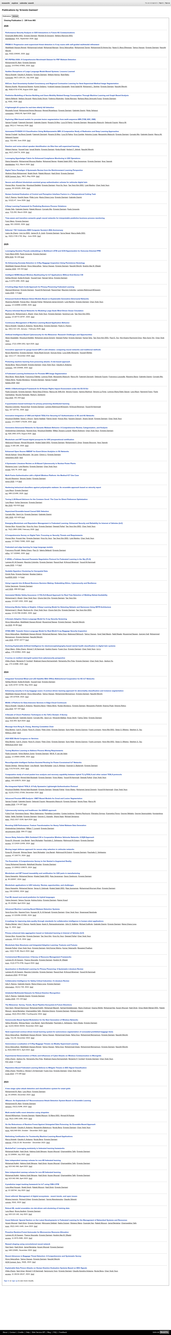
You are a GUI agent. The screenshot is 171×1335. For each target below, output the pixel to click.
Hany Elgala (78, 1023)
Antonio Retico (120, 706)
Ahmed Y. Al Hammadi (35, 649)
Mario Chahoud (84, 1008)
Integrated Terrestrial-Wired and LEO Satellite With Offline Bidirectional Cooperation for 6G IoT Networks (50, 679)
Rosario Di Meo (54, 122)
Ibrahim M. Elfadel (60, 960)
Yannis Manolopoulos (54, 1199)
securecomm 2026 (12, 831)
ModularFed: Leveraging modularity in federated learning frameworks (35, 1148)
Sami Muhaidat (46, 766)
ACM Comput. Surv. (13, 176)
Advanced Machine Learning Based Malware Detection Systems (32, 909)
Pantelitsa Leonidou (52, 813)
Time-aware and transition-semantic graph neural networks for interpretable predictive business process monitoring (55, 218)
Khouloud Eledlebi (34, 185)
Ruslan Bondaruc (23, 380)
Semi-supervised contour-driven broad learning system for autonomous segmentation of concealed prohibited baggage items (59, 1032)
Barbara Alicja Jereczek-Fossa (90, 98)
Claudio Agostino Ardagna (83, 1271)
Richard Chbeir (25, 1199)
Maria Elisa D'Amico (40, 392)
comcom (8, 939)
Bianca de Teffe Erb (57, 392)
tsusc (7, 1130)
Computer (9, 78)
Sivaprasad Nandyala (88, 912)
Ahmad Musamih (27, 442)
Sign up (167, 3)
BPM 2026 (9, 257)
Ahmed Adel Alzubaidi (28, 777)
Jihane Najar (59, 816)
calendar (23, 3)
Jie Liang (34, 455)
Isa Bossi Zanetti (24, 134)
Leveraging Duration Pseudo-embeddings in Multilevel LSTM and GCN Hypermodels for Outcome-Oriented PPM (53, 251)
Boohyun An (10, 314)
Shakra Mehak (11, 924)
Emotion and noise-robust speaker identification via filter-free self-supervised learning (42, 146)
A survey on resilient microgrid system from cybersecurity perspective (35, 658)
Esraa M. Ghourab (12, 840)
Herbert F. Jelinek (73, 149)
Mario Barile (19, 377)
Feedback (63, 1332)
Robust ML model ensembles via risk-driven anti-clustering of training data (37, 1208)
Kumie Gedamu (40, 86)
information (9, 987)
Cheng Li (42, 455)
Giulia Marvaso (71, 98)
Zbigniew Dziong (48, 1011)
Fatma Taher (83, 718)
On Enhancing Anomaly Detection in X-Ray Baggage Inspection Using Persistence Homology (45, 263)
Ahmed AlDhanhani (12, 1115)
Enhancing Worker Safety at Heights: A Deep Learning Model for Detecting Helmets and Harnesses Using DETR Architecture (58, 607)
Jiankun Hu (108, 661)
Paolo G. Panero (64, 326)
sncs (7, 140)
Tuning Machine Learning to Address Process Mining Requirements (34, 751)
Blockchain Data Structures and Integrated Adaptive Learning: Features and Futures (41, 945)
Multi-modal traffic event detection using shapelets (27, 1112)
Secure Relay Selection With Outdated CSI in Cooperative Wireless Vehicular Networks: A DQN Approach (49, 837)
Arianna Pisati (108, 706)
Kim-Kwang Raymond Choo (131, 338)
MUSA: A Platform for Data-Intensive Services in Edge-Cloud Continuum (35, 703)
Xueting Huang (51, 649)
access (8, 66)
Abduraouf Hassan (12, 442)
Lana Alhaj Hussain (12, 1187)
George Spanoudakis (143, 813)
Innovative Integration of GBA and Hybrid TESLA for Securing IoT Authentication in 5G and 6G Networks (49, 416)
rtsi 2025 (8, 625)
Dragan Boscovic (89, 442)
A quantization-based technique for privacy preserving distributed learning (37, 404)
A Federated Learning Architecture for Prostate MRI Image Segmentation (36, 374)
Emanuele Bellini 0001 (14, 36)
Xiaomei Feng (24, 912)
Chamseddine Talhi (33, 1011)
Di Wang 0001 (54, 1115)
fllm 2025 (9, 505)
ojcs (6, 281)
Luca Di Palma (66, 122)
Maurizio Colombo (69, 290)
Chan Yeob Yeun (102, 185)
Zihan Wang (10, 649)
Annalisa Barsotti (12, 718)
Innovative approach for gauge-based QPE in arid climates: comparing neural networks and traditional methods (53, 350)
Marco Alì (122, 122)
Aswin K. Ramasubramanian (53, 924)
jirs (6, 200)
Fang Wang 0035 (12, 254)
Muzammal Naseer (25, 86)
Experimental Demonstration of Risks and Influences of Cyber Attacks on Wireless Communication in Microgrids (53, 1056)
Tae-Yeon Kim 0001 (76, 185)
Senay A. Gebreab (41, 888)
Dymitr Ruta (10, 574)
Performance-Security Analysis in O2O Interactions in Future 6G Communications (40, 33)
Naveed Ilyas (31, 431)
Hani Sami (9, 1008)
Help (28, 1332)
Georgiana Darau (22, 813)
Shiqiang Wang (76, 1223)
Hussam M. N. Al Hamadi (40, 912)
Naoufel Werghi (121, 86)
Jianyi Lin (20, 514)
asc (6, 664)
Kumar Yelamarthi (69, 948)
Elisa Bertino (10, 730)
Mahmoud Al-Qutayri (71, 840)
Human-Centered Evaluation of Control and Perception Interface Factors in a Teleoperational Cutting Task (50, 194)
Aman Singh (72, 718)
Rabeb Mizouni (44, 173)
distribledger (10, 39)
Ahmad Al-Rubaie (67, 1115)
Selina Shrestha (11, 1023)
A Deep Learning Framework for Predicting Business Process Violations (35, 206)
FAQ (55, 1332)
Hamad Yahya (47, 278)
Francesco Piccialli (12, 550)
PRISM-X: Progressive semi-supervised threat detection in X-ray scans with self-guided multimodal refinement (52, 44)
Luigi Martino (90, 185)
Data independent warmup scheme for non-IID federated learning (33, 1160)
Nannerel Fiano (146, 392)
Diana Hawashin (11, 161)
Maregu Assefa (11, 86)
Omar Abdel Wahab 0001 (148, 1008)
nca (6, 1119)
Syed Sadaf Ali (76, 86)
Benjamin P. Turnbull (24, 661)
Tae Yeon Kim (70, 598)
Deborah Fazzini (111, 122)
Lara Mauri (135, 392)
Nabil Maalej (117, 634)
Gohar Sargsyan (21, 502)
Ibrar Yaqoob (107, 161)
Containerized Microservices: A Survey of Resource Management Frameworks (38, 957)
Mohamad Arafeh (36, 1008)
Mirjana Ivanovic (11, 1199)
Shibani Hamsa (54, 75)
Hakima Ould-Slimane (38, 1151)
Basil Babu (65, 75)
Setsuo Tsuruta (24, 900)
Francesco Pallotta (32, 377)
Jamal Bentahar (18, 1011)
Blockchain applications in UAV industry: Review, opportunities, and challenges (39, 885)
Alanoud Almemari (12, 290)
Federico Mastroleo (56, 98)
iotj (6, 685)
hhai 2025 (9, 398)
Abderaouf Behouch (75, 634)
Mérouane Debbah (49, 1223)
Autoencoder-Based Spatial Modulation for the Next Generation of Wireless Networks (41, 1020)
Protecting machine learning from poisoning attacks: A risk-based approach (37, 362)
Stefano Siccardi (24, 98)
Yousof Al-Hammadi (42, 290)
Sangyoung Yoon (51, 1271)
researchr (6, 3)
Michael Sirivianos (72, 816)
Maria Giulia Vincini (39, 98)
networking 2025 (11, 458)
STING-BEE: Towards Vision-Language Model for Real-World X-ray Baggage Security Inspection (46, 631)
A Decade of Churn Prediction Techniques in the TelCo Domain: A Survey (36, 715)
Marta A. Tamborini (37, 395)
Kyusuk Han (21, 185)
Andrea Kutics (36, 900)
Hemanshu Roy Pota (66, 661)
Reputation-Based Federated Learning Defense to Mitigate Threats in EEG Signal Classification (46, 1068)
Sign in (161, 3)
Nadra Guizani (63, 1223)
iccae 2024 (9, 1074)
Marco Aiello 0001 (78, 233)
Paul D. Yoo (114, 338)
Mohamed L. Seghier (91, 86)
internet (8, 1143)
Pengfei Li (20, 1071)
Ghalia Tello (10, 209)
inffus (7, 553)
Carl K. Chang (21, 730)
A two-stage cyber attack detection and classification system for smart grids (37, 1088)
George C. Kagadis (45, 816)
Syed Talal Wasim (104, 634)
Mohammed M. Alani (13, 63)
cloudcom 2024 (11, 975)
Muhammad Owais (62, 1035)
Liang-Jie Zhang (11, 233)
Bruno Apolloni (20, 1211)
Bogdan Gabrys (36, 574)
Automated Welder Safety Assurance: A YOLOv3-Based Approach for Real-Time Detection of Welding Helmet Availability (56, 595)
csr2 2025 (9, 589)
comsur (8, 344)
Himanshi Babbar (59, 718)
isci (6, 493)
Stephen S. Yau (136, 730)
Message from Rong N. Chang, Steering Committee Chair (29, 727)
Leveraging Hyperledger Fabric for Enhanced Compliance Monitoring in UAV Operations (42, 158)
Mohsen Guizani (76, 1011)
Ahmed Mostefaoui (49, 110)
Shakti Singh (32, 173)
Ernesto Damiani (30, 36)
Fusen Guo (62, 649)
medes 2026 (10, 804)
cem (7, 951)
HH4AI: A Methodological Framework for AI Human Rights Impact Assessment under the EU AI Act (46, 389)
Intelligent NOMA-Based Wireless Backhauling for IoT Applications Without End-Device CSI (44, 275)
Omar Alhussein (24, 455)
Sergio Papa (82, 801)
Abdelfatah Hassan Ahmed (15, 47)
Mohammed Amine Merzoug (30, 110)
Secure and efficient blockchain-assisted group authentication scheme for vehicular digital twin (46, 182)
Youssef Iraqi (23, 149)
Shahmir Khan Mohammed (16, 173)
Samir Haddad (39, 419)
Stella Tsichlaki (17, 816)
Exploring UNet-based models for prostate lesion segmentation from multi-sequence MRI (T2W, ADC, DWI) (50, 119)
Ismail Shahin (35, 149)
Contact (13, 1332)
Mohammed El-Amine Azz (101, 47)
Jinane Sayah (87, 419)
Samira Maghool (85, 392)
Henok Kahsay (11, 455)
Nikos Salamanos (37, 813)
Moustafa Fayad (11, 110)
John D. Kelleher (71, 924)
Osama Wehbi (97, 1008)
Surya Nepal (65, 233)
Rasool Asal (56, 290)
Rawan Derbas (11, 766)
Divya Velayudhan (66, 47)
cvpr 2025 (9, 640)
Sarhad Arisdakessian (68, 1008)
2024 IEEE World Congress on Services (21, 738)
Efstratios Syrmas (98, 813)
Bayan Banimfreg (12, 353)
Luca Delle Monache (70, 353)
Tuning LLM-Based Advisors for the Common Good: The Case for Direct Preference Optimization (46, 499)
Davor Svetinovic (70, 876)
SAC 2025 (9, 517)
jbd (6, 356)
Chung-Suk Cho (44, 598)
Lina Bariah (34, 766)
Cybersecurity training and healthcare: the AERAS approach (30, 810)
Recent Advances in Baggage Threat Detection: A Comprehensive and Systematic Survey (43, 1256)
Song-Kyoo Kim (11, 912)
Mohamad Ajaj (109, 1008)
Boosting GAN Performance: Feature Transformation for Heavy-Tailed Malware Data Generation (45, 825)
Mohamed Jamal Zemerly (53, 302)
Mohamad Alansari (51, 47)
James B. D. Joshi (38, 233)
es (6, 102)
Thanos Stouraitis (31, 960)
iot (6, 903)
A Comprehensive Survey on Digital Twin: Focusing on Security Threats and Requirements (44, 535)
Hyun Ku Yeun (61, 185)
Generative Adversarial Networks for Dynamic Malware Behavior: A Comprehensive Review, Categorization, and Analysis (56, 428)
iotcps (7, 446)
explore (15, 3)
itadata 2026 (10, 383)
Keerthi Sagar (23, 197)
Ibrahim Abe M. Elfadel (92, 266)
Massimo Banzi (132, 377)
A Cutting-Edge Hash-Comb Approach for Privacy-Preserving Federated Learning (39, 287)
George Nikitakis (127, 813)
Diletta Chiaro (26, 550)
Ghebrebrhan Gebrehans (15, 431)
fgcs (7, 410)
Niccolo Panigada (22, 395)
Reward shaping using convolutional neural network (27, 1244)
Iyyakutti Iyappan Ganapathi (58, 86)
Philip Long (33, 197)
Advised (15, 16)
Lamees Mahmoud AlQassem (88, 290)
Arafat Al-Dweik (24, 278)
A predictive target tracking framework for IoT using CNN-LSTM (32, 1184)
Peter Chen (46, 730)
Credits (21, 1332)
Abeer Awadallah (12, 338)
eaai (7, 697)
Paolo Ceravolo (73, 209)
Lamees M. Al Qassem (14, 562)
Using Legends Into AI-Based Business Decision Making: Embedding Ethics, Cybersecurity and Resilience (50, 583)
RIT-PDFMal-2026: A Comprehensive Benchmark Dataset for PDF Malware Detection (40, 60)
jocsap (7, 470)
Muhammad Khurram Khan (90, 888)
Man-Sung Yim (148, 338)
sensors (8, 1107)
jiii (6, 879)
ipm (6, 54)
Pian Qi (35, 550)
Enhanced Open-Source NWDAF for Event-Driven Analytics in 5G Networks (37, 451)
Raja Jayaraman (80, 161)
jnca (7, 891)
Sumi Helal (70, 730)
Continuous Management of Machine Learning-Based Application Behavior (37, 323)
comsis (8, 1202)
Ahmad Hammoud (21, 1008)
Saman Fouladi (11, 122)
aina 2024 (9, 709)
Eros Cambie (79, 134)
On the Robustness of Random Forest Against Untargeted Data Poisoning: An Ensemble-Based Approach (50, 1124)
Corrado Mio (135, 134)
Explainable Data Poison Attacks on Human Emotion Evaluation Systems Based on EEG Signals (46, 1268)
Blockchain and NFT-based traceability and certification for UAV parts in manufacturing (42, 873)
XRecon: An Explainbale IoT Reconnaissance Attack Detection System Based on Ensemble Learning (48, 1101)
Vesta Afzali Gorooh (42, 353)
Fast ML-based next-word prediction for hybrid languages (30, 897)
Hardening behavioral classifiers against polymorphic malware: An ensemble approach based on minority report (53, 487)
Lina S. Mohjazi (59, 766)
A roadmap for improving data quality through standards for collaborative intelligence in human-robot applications (54, 921)
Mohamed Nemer (50, 161)
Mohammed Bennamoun (65, 694)
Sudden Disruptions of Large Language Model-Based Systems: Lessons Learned (40, 71)
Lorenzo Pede (46, 377)
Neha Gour (62, 634)
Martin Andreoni (78, 431)
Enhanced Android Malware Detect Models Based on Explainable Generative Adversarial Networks (47, 299)
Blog (49, 1332)
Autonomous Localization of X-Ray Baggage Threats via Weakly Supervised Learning (41, 1044)
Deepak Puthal (36, 302)
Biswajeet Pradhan (84, 948)
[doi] (36, 39)
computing (9, 113)
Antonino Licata (91, 134)
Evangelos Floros (113, 813)
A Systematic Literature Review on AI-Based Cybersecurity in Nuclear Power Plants (40, 463)
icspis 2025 (9, 293)
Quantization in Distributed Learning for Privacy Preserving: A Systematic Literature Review (44, 969)
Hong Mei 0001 (108, 730)
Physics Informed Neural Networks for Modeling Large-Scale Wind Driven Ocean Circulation (44, 311)
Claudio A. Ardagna (25, 75)
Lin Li (98, 649)
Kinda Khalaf (60, 149)
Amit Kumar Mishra (53, 948)
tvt (6, 529)
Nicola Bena (38, 326)
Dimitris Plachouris (82, 813)
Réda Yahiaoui (92, 110)
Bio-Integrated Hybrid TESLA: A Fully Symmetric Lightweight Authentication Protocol (41, 786)
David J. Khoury (27, 419)
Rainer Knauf (62, 900)
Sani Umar (20, 1271)
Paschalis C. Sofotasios (53, 840)
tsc (6, 236)
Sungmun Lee (67, 314)
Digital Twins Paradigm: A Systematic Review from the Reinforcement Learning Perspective (44, 170)
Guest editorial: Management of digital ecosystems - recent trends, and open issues (41, 1196)
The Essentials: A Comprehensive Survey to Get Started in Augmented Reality (38, 861)
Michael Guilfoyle (86, 924)
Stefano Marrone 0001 (64, 36)
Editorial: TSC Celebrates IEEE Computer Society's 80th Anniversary (34, 230)
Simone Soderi (25, 478)
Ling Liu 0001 (24, 233)
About (5, 1332)
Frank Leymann (95, 730)
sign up (15, 1281)
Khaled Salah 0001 (65, 161)
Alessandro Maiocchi (96, 122)
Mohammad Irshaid (35, 47)
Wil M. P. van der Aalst (58, 754)
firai (6, 927)
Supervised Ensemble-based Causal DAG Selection (27, 511)
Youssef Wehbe (86, 353)
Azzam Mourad (122, 1008)
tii (6, 1050)
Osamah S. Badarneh (74, 766)
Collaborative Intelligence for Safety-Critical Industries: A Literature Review (37, 981)
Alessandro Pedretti (94, 706)
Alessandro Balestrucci (42, 1127)
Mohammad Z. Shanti (24, 314)
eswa (7, 224)
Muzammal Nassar (49, 622)
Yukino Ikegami (11, 900)
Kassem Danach (74, 419)
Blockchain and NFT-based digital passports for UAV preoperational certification (39, 439)
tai (6, 434)
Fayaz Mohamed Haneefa (15, 864)
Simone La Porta (99, 392)
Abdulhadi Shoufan (34, 864)
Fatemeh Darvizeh (25, 122)
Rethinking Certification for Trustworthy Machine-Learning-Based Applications (39, 1136)
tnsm (7, 963)
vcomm (8, 188)
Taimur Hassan (139, 47)
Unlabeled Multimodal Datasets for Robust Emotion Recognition (32, 993)
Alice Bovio (9, 377)
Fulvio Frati (9, 813)
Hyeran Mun (10, 185)
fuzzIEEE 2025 (11, 577)
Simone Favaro (72, 392)
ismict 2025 (9, 481)
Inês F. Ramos (11, 197)
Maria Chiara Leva (46, 197)
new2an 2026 (10, 269)
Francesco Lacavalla (117, 377)
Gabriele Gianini (78, 110)
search (31, 3)
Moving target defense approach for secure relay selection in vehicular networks (39, 849)
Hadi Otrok (55, 173)
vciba (7, 1038)
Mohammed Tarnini (82, 47)
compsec (8, 368)
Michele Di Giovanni (46, 36)
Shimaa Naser (23, 766)
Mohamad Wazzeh (51, 1008)
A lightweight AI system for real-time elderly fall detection (29, 107)
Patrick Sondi (51, 419)
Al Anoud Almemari (76, 407)
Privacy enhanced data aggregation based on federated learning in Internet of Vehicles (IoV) (44, 933)
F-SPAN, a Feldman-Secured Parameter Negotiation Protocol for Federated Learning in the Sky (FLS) (48, 559)
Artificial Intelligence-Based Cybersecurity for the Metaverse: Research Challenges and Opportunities (48, 335)
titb (6, 89)
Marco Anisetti (10, 75)
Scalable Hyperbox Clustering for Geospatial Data (26, 571)
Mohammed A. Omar (73, 442)
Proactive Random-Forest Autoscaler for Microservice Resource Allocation (37, 1232)
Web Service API (38, 1332)
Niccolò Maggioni (12, 478)
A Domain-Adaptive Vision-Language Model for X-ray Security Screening (36, 619)
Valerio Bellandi (11, 98)
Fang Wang (9, 221)
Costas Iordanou (67, 813)
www (7, 125)
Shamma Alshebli (12, 302)
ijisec (7, 819)
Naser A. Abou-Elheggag (122, 47)
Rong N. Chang (34, 730)
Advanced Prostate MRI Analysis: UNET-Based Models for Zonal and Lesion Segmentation (43, 798)
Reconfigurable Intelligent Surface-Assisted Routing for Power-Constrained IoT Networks (43, 762)
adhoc (7, 652)
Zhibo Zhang (21, 649)
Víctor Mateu (58, 777)
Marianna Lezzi (11, 466)
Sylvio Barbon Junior (26, 754)
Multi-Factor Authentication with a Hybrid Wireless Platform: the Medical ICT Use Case (42, 475)
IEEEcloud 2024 (11, 745)
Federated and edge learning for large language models (29, 547)
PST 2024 (9, 1062)
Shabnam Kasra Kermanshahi (45, 661)
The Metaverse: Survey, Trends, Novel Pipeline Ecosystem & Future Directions (38, 1005)
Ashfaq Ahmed (11, 278)
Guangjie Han (88, 1223)
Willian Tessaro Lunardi (62, 431)
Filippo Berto (10, 380)
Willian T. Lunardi (33, 828)
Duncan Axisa (56, 353)
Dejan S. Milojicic (122, 730)
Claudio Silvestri (70, 1199)
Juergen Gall (144, 634)
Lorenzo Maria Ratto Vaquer (118, 392)
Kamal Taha (87, 338)
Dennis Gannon (81, 730)
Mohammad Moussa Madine (30, 161)
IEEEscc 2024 (10, 733)
